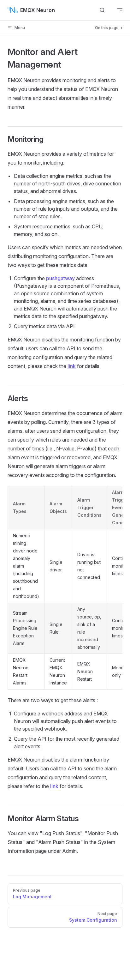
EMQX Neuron (37, 10)
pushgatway (60, 278)
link (72, 366)
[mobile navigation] (119, 10)
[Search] (102, 10)
